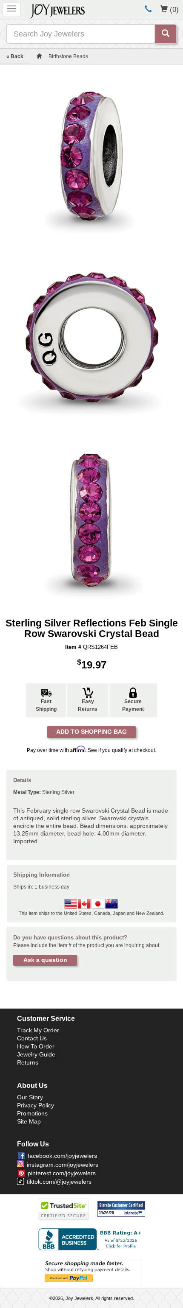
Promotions (32, 1113)
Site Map (29, 1121)
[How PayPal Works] (91, 1271)
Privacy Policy (35, 1105)
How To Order (35, 1046)
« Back (14, 56)
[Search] (165, 34)
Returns (27, 1062)
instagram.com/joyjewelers (62, 1164)
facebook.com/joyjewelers (62, 1155)
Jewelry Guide (36, 1054)
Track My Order (38, 1030)
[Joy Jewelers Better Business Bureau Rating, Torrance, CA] (91, 1239)
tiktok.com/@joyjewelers (59, 1181)
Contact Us (32, 1038)
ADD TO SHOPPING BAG (91, 731)
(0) (174, 9)
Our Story (30, 1097)
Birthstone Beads (68, 56)
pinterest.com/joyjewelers (62, 1173)
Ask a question (45, 959)
